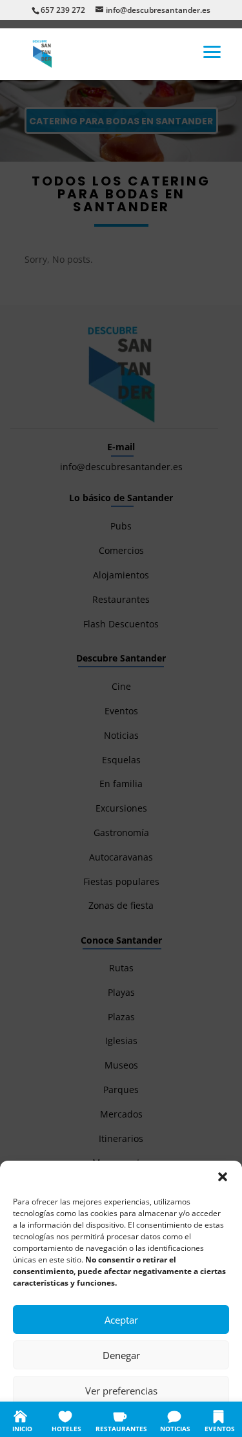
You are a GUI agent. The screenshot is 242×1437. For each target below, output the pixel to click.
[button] (222, 1176)
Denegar (121, 1355)
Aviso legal (198, 1419)
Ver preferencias (121, 1390)
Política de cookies (57, 1419)
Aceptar (121, 1319)
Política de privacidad (135, 1419)
